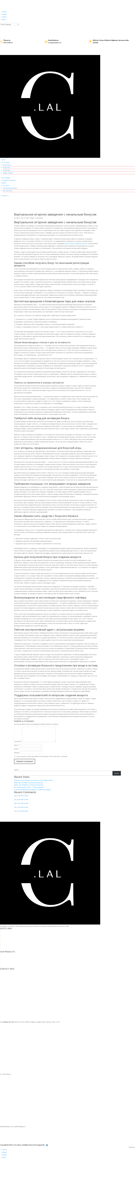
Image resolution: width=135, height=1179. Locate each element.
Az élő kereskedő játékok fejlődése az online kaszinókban (32, 790)
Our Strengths (5, 178)
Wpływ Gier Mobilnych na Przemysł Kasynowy (28, 785)
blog (32, 218)
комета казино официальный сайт (75, 243)
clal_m (18, 218)
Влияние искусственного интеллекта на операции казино (33, 780)
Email (16, 749)
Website (16, 753)
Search (16, 770)
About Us (4, 935)
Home (3, 160)
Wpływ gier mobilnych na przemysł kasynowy (28, 783)
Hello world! (24, 796)
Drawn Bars (6, 167)
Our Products (5, 162)
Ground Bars (7, 165)
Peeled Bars (6, 170)
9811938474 (8, 42)
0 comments (39, 218)
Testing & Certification (8, 180)
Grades (3, 183)
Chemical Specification (10, 188)
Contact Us (4, 196)
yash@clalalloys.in (54, 42)
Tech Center (5, 185)
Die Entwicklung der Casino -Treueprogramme (29, 787)
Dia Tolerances (7, 191)
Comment (18, 741)
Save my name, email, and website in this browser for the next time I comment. (42, 756)
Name (16, 745)
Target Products (8, 173)
